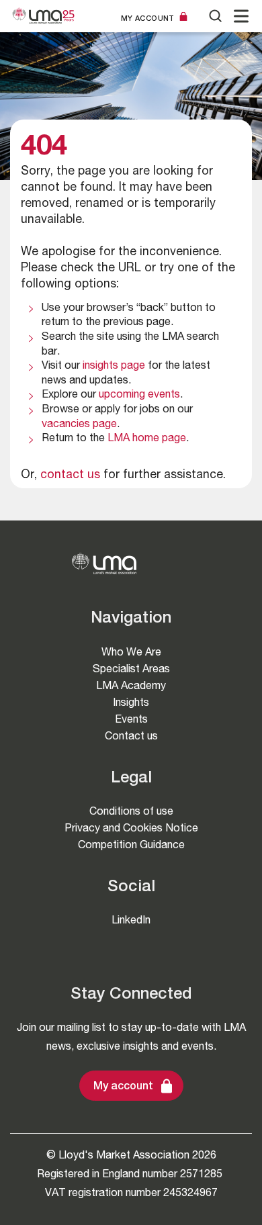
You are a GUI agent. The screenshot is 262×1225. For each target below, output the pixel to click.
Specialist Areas (131, 668)
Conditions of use (131, 811)
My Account (148, 18)
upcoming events (139, 395)
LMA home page (146, 439)
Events (131, 719)
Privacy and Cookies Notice (131, 827)
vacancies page (79, 425)
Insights (131, 702)
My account (123, 1087)
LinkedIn (131, 919)
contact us (70, 475)
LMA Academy (131, 685)
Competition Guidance (131, 844)
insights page (114, 366)
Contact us (131, 735)
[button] (241, 16)
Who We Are (131, 651)
